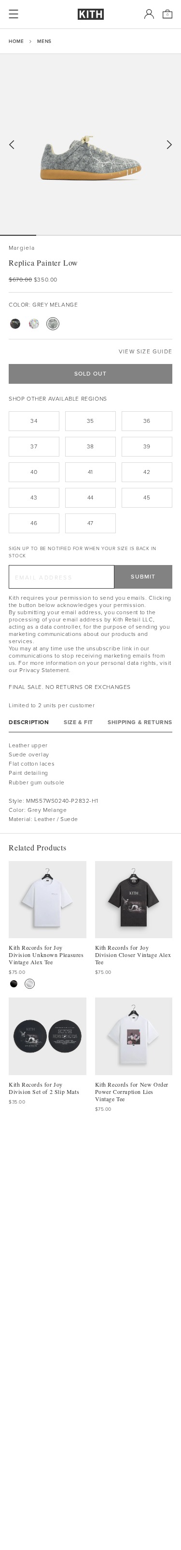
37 (33, 446)
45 (146, 497)
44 (90, 497)
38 (90, 446)
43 (33, 497)
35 (90, 421)
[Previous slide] (11, 145)
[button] (54, 235)
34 (33, 421)
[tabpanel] (90, 782)
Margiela (22, 248)
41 (90, 472)
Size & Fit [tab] (78, 722)
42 (146, 472)
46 (33, 523)
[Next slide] (169, 145)
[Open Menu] (13, 14)
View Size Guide (145, 351)
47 (90, 523)
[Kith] (91, 14)
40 (33, 472)
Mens (44, 41)
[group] (90, 144)
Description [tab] (29, 722)
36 (147, 421)
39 (147, 446)
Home (16, 41)
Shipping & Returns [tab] (140, 722)
